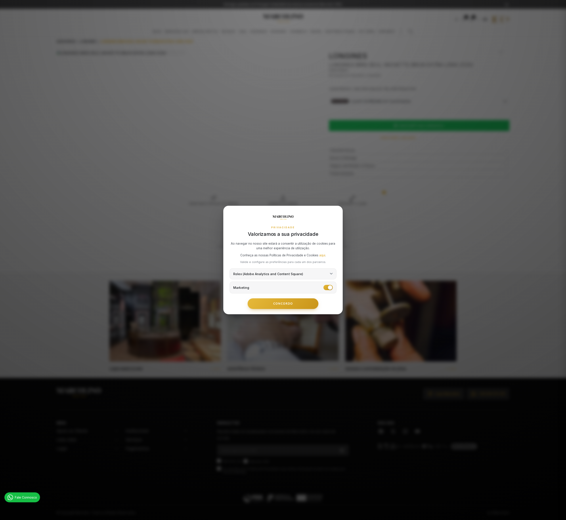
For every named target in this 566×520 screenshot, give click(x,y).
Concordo (283, 303)
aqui (322, 255)
